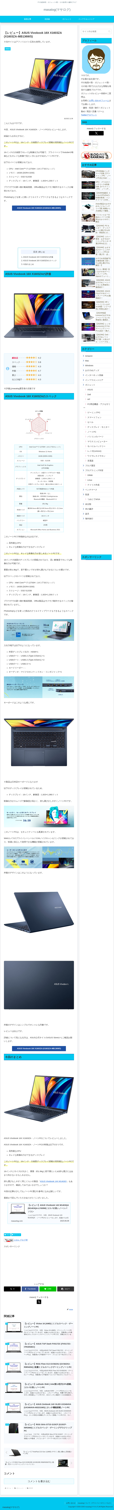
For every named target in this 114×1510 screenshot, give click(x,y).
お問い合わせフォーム (99, 100)
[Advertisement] (39, 229)
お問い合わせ (70, 1503)
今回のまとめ (28, 264)
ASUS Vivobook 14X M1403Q (53, 1181)
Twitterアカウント (89, 115)
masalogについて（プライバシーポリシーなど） (95, 1503)
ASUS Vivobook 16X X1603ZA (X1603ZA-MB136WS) (39, 208)
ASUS (8, 1234)
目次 (35, 252)
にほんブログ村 (21, 1240)
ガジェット (17, 1234)
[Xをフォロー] (39, 1302)
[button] (65, 1288)
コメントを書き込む (39, 1481)
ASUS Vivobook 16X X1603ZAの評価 (38, 257)
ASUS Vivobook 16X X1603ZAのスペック (40, 261)
